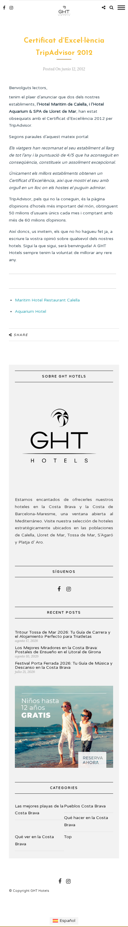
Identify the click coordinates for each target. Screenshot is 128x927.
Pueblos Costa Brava (85, 806)
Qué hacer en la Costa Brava (86, 821)
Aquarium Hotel (30, 311)
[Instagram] (11, 8)
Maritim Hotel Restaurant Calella (47, 300)
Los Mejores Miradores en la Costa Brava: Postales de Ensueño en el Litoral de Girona (58, 649)
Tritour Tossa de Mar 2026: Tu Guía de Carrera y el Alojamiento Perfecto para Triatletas (62, 634)
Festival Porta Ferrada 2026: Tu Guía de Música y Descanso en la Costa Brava (64, 665)
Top (68, 836)
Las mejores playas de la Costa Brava (39, 810)
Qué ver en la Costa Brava (34, 840)
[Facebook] (58, 589)
